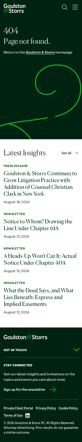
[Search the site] (64, 7)
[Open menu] (75, 7)
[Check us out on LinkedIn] (27, 415)
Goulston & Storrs (40, 52)
